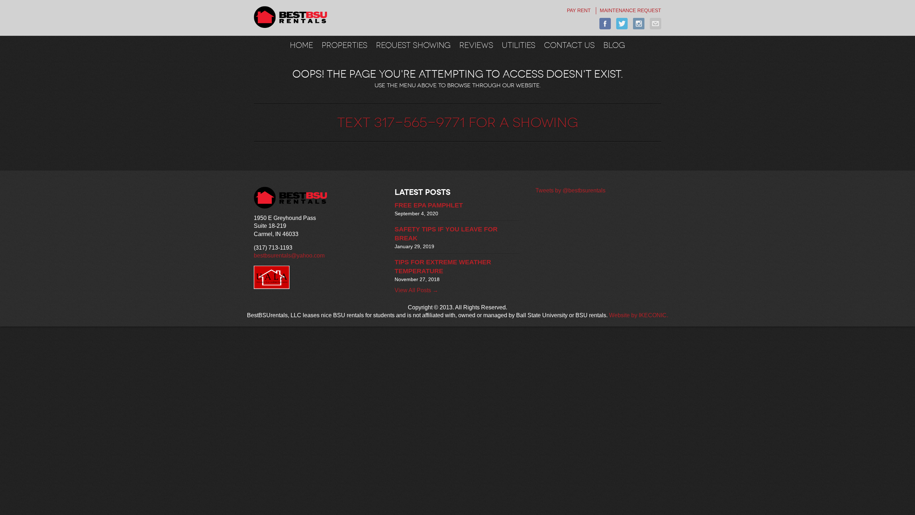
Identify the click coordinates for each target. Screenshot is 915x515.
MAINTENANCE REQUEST (630, 10)
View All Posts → (416, 290)
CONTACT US (569, 45)
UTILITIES (518, 45)
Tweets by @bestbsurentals (570, 190)
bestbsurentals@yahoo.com (289, 255)
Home (301, 45)
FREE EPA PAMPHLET (429, 205)
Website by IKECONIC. (638, 315)
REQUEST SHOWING (413, 45)
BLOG (614, 45)
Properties (344, 45)
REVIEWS (476, 45)
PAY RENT (579, 10)
